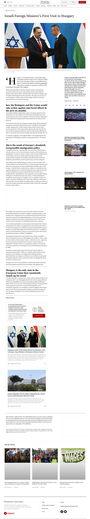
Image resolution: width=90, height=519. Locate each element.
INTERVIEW (43, 5)
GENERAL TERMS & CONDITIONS (48, 505)
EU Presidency (22, 429)
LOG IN (43, 511)
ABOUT (5, 5)
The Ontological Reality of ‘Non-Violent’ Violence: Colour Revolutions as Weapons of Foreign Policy (17, 483)
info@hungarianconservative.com (69, 506)
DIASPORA (49, 5)
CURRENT (10, 5)
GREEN (54, 5)
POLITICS (16, 5)
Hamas (39, 429)
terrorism (24, 432)
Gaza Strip (35, 429)
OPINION (38, 5)
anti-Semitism (16, 429)
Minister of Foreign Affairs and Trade (42, 430)
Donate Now (38, 315)
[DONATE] (5, 513)
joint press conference (29, 430)
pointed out (38, 264)
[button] (66, 105)
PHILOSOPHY (22, 5)
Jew (14, 430)
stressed (42, 123)
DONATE (10, 513)
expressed (43, 83)
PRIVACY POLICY (45, 508)
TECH (58, 5)
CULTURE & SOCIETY (30, 5)
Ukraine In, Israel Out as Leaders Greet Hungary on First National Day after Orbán (75, 207)
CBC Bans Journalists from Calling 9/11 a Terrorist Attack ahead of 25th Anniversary (75, 139)
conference (16, 135)
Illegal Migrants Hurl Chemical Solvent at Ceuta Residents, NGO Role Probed (44, 483)
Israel (7, 430)
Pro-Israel (20, 432)
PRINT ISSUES (64, 5)
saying (24, 116)
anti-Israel (10, 429)
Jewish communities (20, 430)
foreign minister (29, 429)
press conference (13, 432)
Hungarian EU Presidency (46, 429)
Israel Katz (11, 430)
